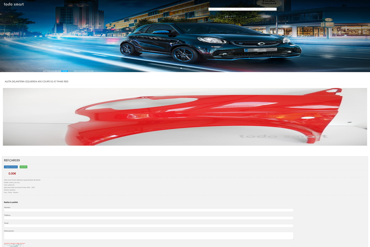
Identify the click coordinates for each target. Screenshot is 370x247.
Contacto (270, 9)
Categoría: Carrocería (11, 167)
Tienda (239, 9)
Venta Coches (254, 9)
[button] (28, 36)
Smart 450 (23, 167)
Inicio (214, 9)
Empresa (227, 9)
